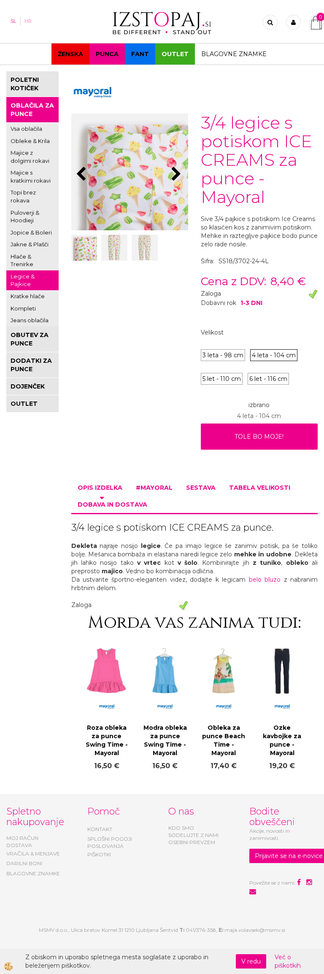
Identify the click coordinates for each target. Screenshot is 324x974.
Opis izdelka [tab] (100, 487)
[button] (177, 174)
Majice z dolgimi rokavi (30, 156)
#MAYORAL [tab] (154, 487)
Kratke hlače (28, 296)
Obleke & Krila (30, 141)
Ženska (70, 54)
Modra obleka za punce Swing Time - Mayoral (165, 740)
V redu (251, 961)
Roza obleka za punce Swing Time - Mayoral (107, 740)
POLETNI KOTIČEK (25, 84)
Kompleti (23, 308)
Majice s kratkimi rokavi (31, 176)
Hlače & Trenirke (22, 260)
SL (13, 21)
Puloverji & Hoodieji (25, 216)
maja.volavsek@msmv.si (254, 930)
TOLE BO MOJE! (259, 436)
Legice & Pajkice (23, 280)
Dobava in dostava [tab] (112, 504)
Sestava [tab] (201, 487)
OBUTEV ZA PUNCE (30, 339)
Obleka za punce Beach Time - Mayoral (223, 740)
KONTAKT (99, 829)
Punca (107, 54)
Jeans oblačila (30, 320)
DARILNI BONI (24, 863)
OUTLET (175, 54)
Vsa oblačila (26, 128)
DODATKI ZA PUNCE (31, 365)
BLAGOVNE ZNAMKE (33, 873)
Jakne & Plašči (30, 244)
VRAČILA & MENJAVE (33, 853)
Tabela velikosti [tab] (259, 487)
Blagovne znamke (234, 54)
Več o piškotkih (288, 961)
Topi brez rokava (23, 196)
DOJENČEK (28, 386)
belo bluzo (265, 579)
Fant (140, 54)
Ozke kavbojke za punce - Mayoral (282, 740)
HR (28, 21)
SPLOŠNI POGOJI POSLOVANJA (109, 842)
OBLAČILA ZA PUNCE (32, 110)
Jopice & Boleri (31, 232)
